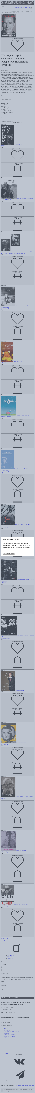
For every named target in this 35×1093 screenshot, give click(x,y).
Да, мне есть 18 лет (9, 553)
